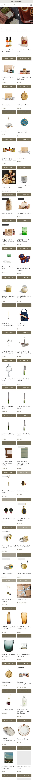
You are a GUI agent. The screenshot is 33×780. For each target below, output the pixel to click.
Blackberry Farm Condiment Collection (9, 159)
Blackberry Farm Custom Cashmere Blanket (7, 463)
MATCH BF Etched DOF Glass (23, 655)
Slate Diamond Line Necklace (23, 519)
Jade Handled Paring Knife (8, 435)
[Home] (1, 8)
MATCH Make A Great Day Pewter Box (8, 740)
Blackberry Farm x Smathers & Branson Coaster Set (23, 268)
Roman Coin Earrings (8, 518)
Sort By (24, 30)
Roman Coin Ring (23, 491)
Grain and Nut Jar (7, 214)
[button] (2, 5)
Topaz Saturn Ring (7, 574)
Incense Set (5, 131)
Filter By (9, 30)
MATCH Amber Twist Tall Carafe (9, 628)
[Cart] (31, 5)
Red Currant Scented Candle (23, 187)
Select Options (24, 58)
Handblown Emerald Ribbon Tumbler (23, 240)
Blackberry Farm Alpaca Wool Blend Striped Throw (23, 463)
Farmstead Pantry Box (24, 214)
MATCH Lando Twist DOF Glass (8, 655)
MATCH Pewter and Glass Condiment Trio (24, 352)
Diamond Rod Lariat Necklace (8, 492)
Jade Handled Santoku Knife (24, 407)
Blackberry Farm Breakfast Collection (8, 240)
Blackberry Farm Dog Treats (23, 767)
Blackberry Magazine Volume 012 (8, 767)
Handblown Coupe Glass (7, 268)
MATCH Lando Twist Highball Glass (24, 628)
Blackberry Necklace (8, 710)
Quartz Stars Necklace (24, 574)
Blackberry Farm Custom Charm (22, 132)
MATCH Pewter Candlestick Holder (8, 325)
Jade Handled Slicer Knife (8, 407)
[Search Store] (28, 5)
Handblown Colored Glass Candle (8, 297)
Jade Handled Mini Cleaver (23, 380)
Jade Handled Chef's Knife (23, 435)
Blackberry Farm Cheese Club (7, 187)
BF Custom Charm (23, 105)
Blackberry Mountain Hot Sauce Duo (8, 50)
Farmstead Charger (23, 739)
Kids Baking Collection (21, 325)
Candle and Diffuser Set (8, 78)
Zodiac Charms (6, 682)
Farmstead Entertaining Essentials (24, 683)
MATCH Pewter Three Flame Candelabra (9, 352)
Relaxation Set (21, 158)
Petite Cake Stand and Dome (8, 380)
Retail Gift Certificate (23, 599)
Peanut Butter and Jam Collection (24, 78)
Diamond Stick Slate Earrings (8, 600)
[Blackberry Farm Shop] (15, 4)
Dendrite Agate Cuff (23, 546)
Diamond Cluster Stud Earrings (9, 547)
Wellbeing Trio (6, 105)
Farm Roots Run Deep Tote (24, 50)
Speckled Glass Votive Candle (24, 297)
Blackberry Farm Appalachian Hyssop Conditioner (23, 711)
